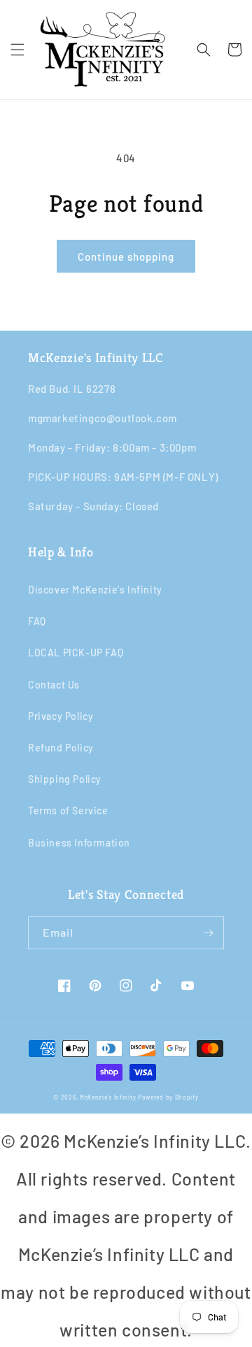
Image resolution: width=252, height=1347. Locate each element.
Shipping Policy (65, 779)
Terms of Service (68, 810)
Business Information (79, 843)
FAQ (37, 621)
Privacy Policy (60, 716)
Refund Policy (61, 748)
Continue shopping (126, 256)
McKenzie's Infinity (108, 1097)
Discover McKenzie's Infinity (95, 590)
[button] (17, 49)
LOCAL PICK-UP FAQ (75, 652)
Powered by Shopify (168, 1097)
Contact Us (54, 685)
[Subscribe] (207, 932)
